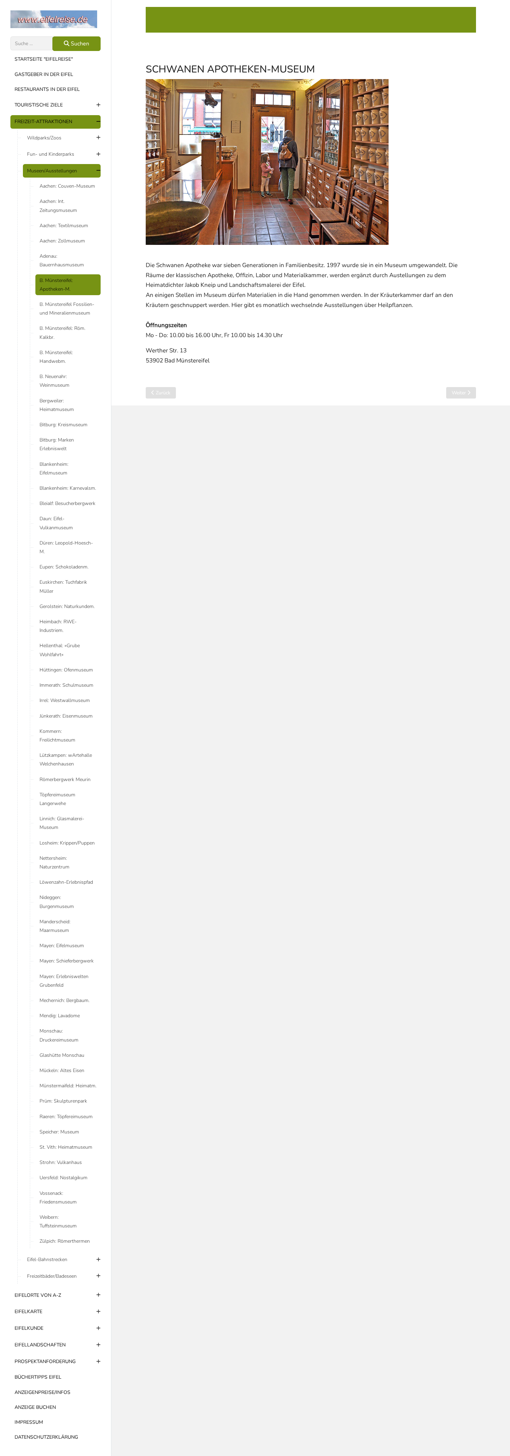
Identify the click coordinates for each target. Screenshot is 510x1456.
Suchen (79, 44)
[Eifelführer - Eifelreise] (55, 19)
